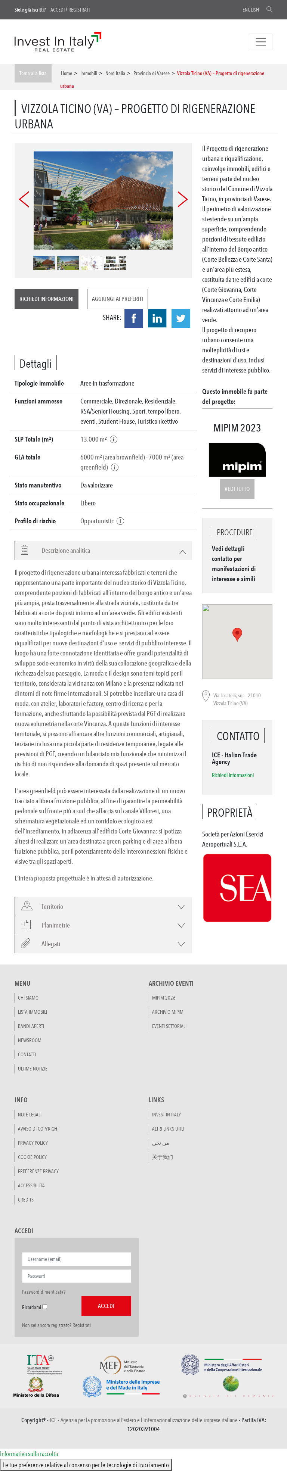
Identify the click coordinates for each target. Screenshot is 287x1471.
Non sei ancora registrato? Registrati (56, 1325)
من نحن (160, 1143)
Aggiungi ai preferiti (117, 298)
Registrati (79, 9)
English (251, 9)
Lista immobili (32, 1012)
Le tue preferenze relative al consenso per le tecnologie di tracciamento (86, 1465)
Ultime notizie (32, 1068)
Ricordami (31, 1307)
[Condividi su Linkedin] (157, 318)
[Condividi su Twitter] (181, 318)
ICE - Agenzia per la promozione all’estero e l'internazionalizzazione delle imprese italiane (144, 1420)
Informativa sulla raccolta (29, 1453)
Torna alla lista (33, 73)
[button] (61, 550)
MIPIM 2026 (164, 997)
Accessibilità (31, 1185)
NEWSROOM (29, 1040)
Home (66, 73)
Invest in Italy (166, 1114)
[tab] (103, 550)
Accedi (57, 9)
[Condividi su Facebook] (133, 318)
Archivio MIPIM (167, 1012)
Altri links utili (168, 1128)
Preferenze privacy (38, 1171)
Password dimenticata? (43, 1291)
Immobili (88, 73)
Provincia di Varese (151, 73)
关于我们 (162, 1157)
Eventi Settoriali (169, 1026)
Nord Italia (115, 73)
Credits (26, 1199)
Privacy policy (33, 1143)
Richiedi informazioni (46, 298)
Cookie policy (32, 1157)
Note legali (29, 1114)
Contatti (27, 1054)
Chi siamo (28, 997)
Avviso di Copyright (38, 1128)
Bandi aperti (31, 1026)
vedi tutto (237, 488)
